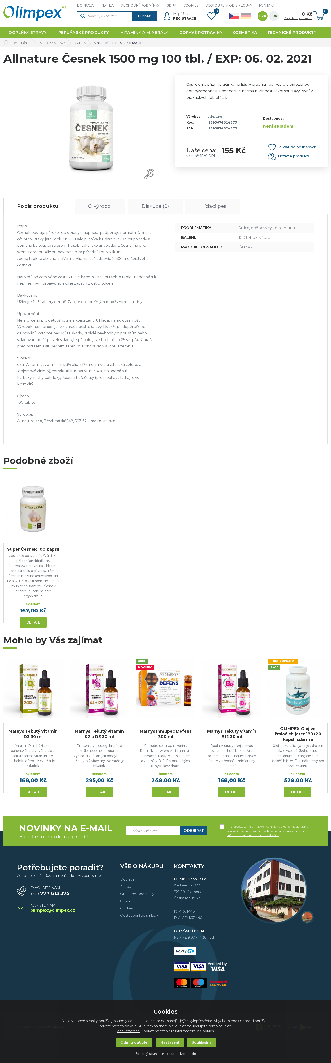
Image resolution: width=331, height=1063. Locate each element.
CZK (262, 16)
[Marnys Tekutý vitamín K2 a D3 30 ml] (99, 688)
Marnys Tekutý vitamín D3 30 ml (33, 734)
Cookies (127, 908)
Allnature (215, 117)
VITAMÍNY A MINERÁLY (144, 32)
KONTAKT (266, 5)
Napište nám (52, 908)
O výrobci (100, 206)
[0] (211, 17)
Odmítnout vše (133, 1042)
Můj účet (180, 14)
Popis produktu (38, 206)
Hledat (144, 16)
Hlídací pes (213, 206)
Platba (125, 886)
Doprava (127, 879)
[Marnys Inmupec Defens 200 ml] (165, 688)
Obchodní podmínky (137, 894)
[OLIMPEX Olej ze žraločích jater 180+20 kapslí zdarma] (298, 688)
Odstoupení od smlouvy (140, 915)
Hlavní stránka (20, 42)
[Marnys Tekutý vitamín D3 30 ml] (33, 688)
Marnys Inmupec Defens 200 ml (166, 734)
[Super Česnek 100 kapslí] (33, 509)
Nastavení (170, 1042)
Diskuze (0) (155, 206)
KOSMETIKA (244, 32)
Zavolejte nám (49, 891)
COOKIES (191, 5)
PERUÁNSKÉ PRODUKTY (83, 32)
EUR (273, 16)
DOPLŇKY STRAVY (28, 32)
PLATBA (107, 5)
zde (193, 1053)
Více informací (128, 1031)
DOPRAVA (85, 5)
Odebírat (194, 830)
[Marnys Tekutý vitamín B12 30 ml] (231, 688)
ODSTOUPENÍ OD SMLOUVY (228, 5)
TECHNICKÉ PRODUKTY (291, 32)
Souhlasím (201, 1042)
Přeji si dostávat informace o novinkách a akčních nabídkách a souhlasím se (267, 827)
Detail (33, 622)
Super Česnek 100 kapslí (33, 549)
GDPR (171, 5)
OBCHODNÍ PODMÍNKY (140, 5)
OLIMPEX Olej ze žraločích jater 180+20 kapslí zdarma (298, 734)
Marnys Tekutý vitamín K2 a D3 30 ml (99, 734)
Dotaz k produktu (294, 156)
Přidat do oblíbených (297, 147)
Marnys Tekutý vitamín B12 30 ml (231, 734)
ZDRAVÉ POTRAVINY (201, 32)
